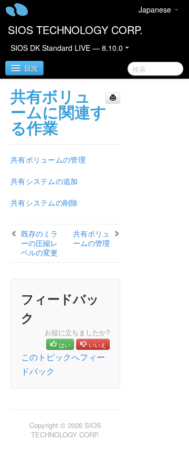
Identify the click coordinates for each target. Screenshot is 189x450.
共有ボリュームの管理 (48, 159)
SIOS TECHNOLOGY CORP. (75, 29)
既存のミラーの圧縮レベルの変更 (39, 243)
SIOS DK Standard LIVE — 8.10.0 (67, 47)
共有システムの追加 (44, 181)
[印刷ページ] (113, 97)
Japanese (156, 9)
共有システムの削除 (44, 202)
